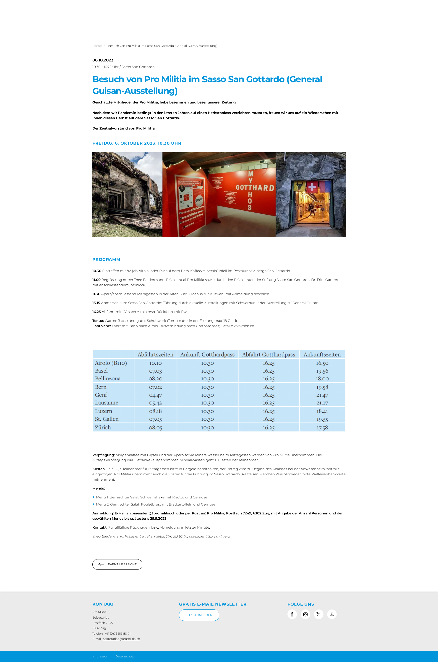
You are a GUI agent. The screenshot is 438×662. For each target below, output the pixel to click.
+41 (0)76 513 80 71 (117, 633)
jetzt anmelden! (199, 615)
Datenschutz (125, 656)
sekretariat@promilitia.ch (121, 639)
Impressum (101, 656)
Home (97, 46)
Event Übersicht (122, 564)
